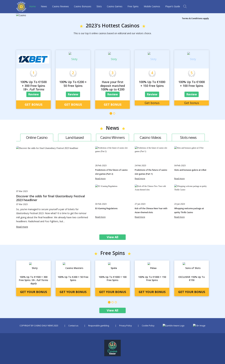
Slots (99, 6)
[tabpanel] (33, 76)
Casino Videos (150, 137)
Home (32, 6)
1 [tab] (111, 113)
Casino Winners (112, 137)
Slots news (188, 137)
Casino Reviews (60, 6)
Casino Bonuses (82, 6)
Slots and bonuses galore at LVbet (190, 170)
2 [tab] (114, 113)
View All (112, 237)
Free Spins (133, 6)
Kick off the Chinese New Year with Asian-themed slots (151, 210)
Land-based (75, 137)
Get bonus (33, 104)
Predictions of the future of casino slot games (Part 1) (151, 172)
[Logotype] (21, 10)
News (44, 6)
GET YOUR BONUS (33, 292)
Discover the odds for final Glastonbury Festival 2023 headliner (50, 198)
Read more (22, 226)
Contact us (73, 325)
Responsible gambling (98, 325)
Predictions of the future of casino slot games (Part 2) (111, 172)
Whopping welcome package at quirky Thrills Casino (189, 210)
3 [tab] (116, 302)
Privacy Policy (125, 325)
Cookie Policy (148, 325)
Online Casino (37, 137)
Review (33, 94)
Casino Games (114, 6)
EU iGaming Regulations (106, 208)
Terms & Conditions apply (195, 18)
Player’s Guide (172, 6)
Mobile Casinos (152, 6)
